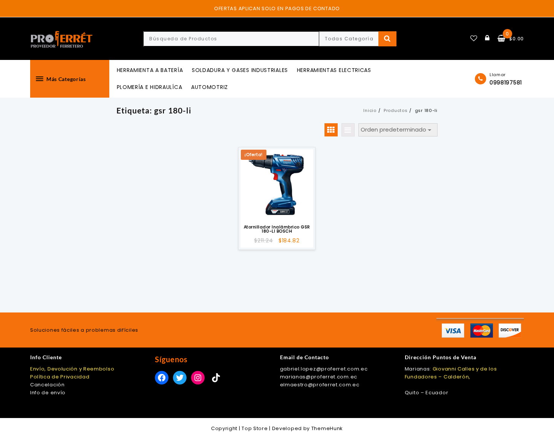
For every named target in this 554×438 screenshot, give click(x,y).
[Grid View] (331, 129)
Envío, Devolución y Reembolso (72, 368)
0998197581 (506, 82)
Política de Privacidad (59, 376)
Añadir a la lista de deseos (277, 210)
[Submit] (387, 38)
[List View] (348, 129)
